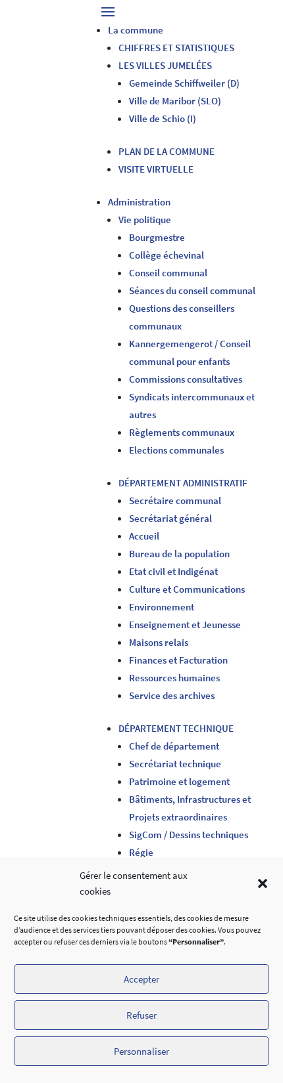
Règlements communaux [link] (181, 432)
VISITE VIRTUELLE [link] (155, 169)
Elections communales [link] (176, 450)
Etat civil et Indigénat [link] (173, 571)
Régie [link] (141, 852)
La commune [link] (135, 30)
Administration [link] (139, 202)
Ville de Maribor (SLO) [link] (175, 101)
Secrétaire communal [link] (175, 500)
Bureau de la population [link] (179, 553)
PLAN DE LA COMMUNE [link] (166, 151)
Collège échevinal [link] (166, 255)
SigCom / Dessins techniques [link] (188, 834)
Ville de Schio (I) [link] (162, 118)
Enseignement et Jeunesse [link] (185, 624)
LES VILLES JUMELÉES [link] (165, 65)
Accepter (141, 979)
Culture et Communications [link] (187, 589)
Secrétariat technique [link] (175, 763)
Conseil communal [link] (168, 272)
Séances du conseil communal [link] (192, 290)
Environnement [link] (161, 607)
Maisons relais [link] (158, 642)
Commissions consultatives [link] (185, 379)
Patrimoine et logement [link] (179, 781)
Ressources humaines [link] (174, 677)
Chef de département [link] (174, 746)
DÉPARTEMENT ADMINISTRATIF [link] (182, 483)
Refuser (141, 1015)
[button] (262, 883)
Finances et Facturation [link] (178, 660)
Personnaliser (141, 1051)
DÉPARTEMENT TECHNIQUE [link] (176, 728)
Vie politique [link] (144, 219)
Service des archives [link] (172, 695)
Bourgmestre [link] (157, 237)
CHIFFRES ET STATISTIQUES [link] (176, 47)
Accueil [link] (144, 536)
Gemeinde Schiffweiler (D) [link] (184, 83)
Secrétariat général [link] (170, 518)
